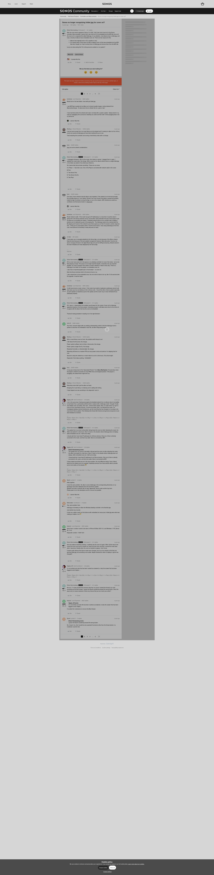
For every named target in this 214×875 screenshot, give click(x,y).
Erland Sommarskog (72, 30)
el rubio (69, 237)
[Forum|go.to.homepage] (74, 11)
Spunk (68, 480)
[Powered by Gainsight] (107, 644)
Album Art (70, 54)
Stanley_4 (69, 129)
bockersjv (69, 99)
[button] (139, 11)
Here (68, 147)
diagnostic (89, 202)
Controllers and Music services (88, 16)
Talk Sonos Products (73, 16)
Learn (16, 4)
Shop (9, 4)
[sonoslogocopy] (107, 4)
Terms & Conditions (95, 647)
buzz (68, 145)
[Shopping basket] (202, 4)
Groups (111, 11)
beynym (69, 526)
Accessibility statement (118, 647)
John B (69, 323)
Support (24, 4)
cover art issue (79, 54)
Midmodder (70, 503)
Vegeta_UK (70, 400)
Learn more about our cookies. (136, 864)
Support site (118, 11)
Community (63, 16)
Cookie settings (106, 647)
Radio (31, 4)
